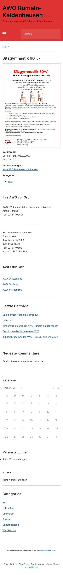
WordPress (24, 564)
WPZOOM (33, 567)
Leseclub (7, 320)
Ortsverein (8, 513)
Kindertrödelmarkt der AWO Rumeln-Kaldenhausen (30, 325)
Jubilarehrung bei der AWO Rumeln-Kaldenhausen (30, 336)
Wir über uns (9, 530)
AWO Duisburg (10, 284)
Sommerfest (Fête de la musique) (20, 314)
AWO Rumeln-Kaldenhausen (22, 11)
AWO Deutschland (12, 278)
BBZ (4, 502)
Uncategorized (10, 524)
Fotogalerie (8, 508)
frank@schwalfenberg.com (46, 550)
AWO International (12, 289)
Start (4, 46)
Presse (6, 519)
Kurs (10, 181)
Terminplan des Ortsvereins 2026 (20, 331)
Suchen (56, 34)
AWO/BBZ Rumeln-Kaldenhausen (20, 169)
